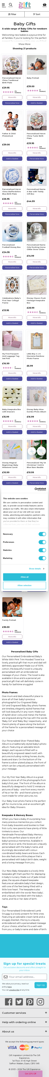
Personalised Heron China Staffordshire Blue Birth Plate (11, 191)
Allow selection (24, 585)
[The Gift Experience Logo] (24, 5)
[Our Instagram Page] (40, 1002)
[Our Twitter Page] (20, 1002)
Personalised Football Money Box (11, 246)
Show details (35, 569)
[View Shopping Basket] (44, 5)
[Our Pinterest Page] (31, 1002)
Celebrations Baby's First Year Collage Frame (11, 300)
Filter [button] (13, 14)
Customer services (14, 1012)
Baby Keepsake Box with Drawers (11, 410)
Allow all (24, 577)
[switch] (42, 542)
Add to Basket (37, 103)
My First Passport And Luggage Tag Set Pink (10, 356)
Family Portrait (9, 620)
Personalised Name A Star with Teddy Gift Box (36, 191)
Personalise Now (12, 103)
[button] (10, 5)
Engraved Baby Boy (21, 705)
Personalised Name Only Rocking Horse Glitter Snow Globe (36, 247)
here (10, 987)
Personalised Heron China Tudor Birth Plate (36, 136)
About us (8, 1031)
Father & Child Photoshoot (9, 135)
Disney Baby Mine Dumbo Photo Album (36, 410)
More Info (12, 97)
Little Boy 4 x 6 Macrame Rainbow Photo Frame (35, 356)
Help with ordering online (19, 1022)
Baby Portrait (33, 78)
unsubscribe (14, 990)
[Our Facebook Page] (10, 1002)
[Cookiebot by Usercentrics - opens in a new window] (35, 489)
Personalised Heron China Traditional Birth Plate (11, 80)
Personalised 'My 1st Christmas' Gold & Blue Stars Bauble (36, 465)
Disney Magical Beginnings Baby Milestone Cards (10, 465)
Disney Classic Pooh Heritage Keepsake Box (36, 300)
